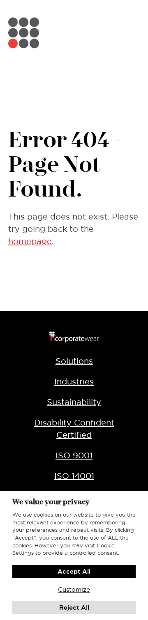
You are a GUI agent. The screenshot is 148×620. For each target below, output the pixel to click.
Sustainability (74, 402)
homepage (30, 241)
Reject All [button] (74, 607)
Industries (74, 381)
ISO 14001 (74, 475)
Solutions (74, 361)
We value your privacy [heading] (51, 501)
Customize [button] (74, 589)
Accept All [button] (74, 571)
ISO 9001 (74, 455)
